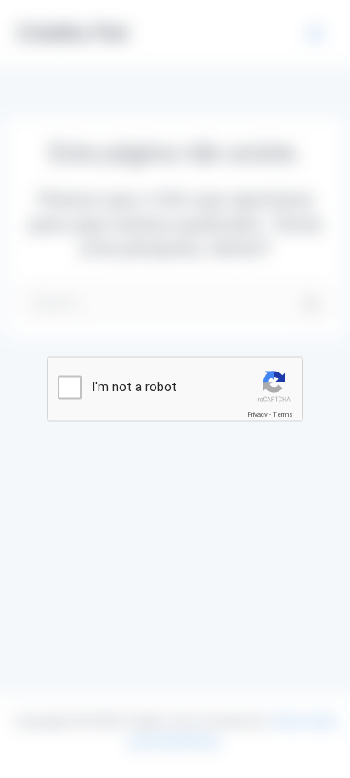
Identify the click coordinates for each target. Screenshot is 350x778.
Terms (283, 414)
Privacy (257, 414)
